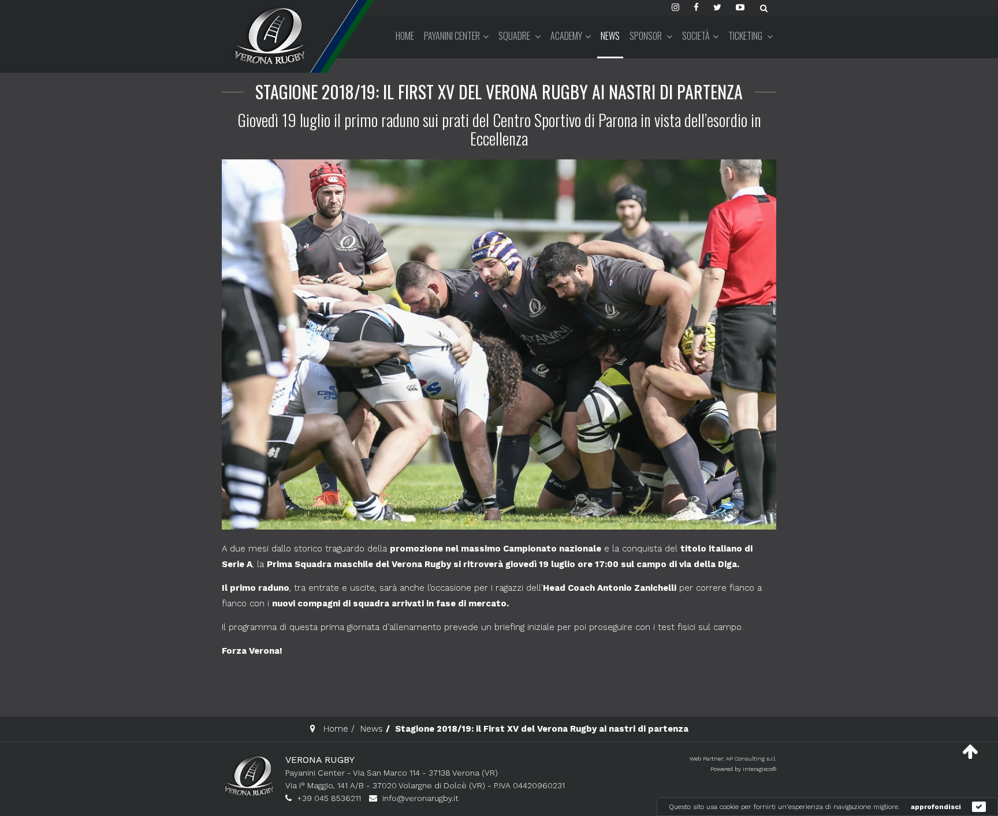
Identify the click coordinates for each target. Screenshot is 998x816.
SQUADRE (515, 36)
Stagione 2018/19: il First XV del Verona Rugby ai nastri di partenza (499, 92)
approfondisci (936, 807)
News (610, 36)
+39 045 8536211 (329, 798)
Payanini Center (452, 36)
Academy (566, 36)
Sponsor (647, 36)
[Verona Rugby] (268, 35)
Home (405, 36)
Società (696, 36)
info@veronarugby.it (420, 798)
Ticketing (746, 36)
